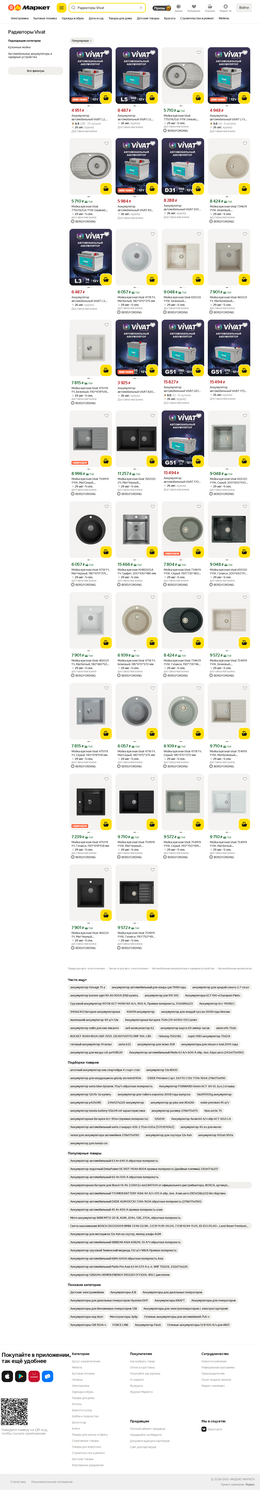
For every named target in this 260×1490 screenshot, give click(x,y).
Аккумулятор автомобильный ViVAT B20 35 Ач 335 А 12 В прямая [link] (135, 390)
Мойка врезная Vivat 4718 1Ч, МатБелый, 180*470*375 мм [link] (137, 299)
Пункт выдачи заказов (216, 1379)
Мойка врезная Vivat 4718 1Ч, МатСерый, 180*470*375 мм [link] (137, 753)
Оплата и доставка (142, 1367)
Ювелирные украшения (87, 1465)
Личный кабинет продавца (147, 1428)
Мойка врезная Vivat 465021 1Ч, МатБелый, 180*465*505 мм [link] (90, 662)
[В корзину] (106, 98)
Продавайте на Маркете (146, 1434)
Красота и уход (82, 1410)
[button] (81, 40)
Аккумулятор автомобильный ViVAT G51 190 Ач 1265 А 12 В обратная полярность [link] (182, 389)
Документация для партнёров (150, 1441)
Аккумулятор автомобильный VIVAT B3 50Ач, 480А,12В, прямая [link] (134, 208)
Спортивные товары (85, 1440)
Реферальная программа (218, 1367)
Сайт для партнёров (143, 1447)
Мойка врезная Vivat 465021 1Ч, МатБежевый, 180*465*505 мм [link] (228, 299)
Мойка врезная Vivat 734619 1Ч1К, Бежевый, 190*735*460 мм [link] (228, 208)
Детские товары (83, 1459)
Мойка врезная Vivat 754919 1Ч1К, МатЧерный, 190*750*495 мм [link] (136, 844)
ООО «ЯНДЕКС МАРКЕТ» (238, 1479)
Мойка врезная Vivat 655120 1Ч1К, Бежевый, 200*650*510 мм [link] (182, 299)
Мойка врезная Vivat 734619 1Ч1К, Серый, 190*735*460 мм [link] (182, 571)
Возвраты (136, 1385)
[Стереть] (141, 7)
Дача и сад (79, 1422)
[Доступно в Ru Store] (47, 1381)
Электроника (80, 1385)
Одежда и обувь (82, 1391)
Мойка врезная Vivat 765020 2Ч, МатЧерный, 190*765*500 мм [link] (137, 480)
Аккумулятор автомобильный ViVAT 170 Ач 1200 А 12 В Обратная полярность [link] (181, 480)
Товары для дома (83, 1398)
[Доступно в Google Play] (20, 1381)
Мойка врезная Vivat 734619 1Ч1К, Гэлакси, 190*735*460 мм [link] (182, 662)
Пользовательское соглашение (52, 1481)
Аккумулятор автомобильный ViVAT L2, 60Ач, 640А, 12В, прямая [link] (88, 117)
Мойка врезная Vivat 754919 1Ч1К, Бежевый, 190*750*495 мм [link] (228, 662)
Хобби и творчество (85, 1416)
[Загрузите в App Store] (7, 1381)
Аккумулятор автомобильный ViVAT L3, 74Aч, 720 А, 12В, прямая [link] (88, 299)
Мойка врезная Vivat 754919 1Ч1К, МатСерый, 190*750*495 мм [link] (90, 480)
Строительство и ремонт (88, 1453)
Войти (244, 8)
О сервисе (137, 1379)
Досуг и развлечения (86, 1361)
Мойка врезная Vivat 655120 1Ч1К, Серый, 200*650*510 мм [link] (228, 480)
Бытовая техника (83, 1373)
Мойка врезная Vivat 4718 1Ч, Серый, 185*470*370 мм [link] (183, 753)
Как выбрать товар (142, 1361)
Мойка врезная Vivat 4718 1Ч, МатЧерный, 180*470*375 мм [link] (90, 571)
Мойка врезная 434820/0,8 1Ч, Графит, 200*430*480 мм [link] (137, 571)
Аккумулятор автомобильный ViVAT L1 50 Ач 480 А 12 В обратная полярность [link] (228, 117)
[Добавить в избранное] (106, 52)
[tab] (19, 19)
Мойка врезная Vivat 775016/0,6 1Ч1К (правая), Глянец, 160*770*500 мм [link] (89, 208)
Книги (76, 1428)
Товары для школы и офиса (89, 1434)
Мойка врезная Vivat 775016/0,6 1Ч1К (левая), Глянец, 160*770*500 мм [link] (180, 117)
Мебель (77, 1367)
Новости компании (214, 1361)
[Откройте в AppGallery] (34, 1381)
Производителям (213, 1373)
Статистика (18, 1481)
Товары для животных (86, 1446)
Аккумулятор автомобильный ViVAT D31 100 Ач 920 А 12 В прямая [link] (181, 207)
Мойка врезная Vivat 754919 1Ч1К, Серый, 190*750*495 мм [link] (182, 844)
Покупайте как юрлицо (145, 1373)
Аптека (76, 1404)
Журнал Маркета (141, 1391)
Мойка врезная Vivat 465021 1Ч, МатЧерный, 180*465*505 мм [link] (90, 934)
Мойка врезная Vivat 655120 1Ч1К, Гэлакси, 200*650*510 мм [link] (228, 571)
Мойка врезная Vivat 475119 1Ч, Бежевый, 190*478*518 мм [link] (90, 390)
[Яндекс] (250, 1484)
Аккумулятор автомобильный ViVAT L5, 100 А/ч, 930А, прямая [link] (135, 117)
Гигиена (77, 1379)
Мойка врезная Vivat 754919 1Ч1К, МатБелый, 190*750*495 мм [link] (228, 844)
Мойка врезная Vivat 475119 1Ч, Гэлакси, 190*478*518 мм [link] (90, 843)
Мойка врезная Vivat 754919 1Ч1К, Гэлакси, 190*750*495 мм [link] (136, 934)
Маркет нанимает (213, 1385)
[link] (88, 987)
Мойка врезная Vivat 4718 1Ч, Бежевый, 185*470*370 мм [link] (137, 662)
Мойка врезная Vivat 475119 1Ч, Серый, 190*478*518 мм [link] (90, 753)
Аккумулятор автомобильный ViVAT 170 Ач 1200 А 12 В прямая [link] (227, 389)
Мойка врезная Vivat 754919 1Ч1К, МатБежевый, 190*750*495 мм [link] (228, 753)
